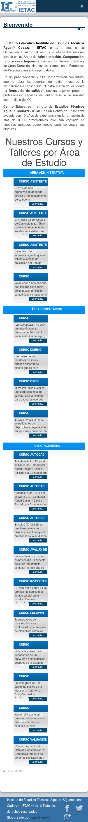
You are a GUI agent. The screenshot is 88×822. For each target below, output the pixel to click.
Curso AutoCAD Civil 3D (31, 519)
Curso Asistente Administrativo (33, 183)
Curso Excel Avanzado (29, 383)
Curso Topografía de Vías (31, 709)
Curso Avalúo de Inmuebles (33, 551)
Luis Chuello (40, 817)
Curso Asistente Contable (33, 214)
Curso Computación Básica (30, 319)
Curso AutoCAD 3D (31, 488)
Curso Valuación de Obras (33, 741)
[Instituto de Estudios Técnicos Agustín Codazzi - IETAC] (18, 6)
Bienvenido (18, 24)
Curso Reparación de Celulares (31, 414)
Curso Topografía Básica (28, 678)
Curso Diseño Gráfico (30, 351)
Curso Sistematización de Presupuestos (32, 646)
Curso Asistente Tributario (33, 246)
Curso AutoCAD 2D (31, 456)
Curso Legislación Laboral (29, 278)
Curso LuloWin (31, 613)
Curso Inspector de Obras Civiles (33, 583)
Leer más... (38, 203)
